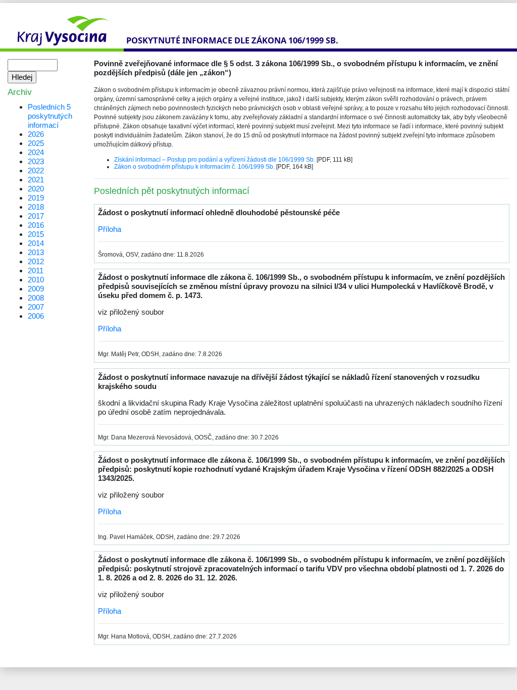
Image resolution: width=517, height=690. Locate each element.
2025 (36, 143)
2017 (36, 216)
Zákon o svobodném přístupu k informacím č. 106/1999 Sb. (194, 166)
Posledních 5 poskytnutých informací (50, 116)
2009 (36, 288)
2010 (36, 279)
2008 (36, 297)
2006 (36, 316)
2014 (36, 243)
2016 (36, 225)
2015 (36, 234)
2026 (36, 134)
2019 (36, 197)
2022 (36, 170)
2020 (36, 188)
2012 (36, 261)
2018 (36, 207)
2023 (36, 161)
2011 (35, 270)
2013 (36, 252)
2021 (36, 179)
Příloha (109, 229)
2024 (36, 152)
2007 (36, 307)
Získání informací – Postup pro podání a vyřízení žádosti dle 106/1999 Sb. (214, 159)
